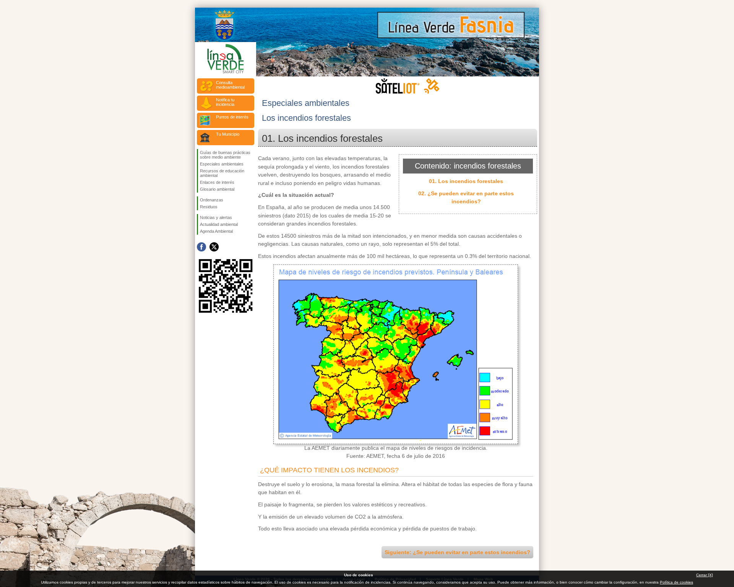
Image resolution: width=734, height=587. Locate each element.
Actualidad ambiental (219, 224)
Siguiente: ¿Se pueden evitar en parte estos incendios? (457, 552)
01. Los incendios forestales (466, 181)
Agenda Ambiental (216, 231)
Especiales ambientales (222, 164)
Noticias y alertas (216, 217)
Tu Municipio (227, 134)
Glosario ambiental (217, 189)
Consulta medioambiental (230, 84)
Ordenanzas (211, 200)
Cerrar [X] (704, 575)
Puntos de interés (232, 117)
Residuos (209, 206)
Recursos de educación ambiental (222, 173)
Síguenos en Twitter (214, 246)
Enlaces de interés (217, 182)
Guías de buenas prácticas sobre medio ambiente (225, 154)
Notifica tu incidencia (225, 102)
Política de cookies (676, 582)
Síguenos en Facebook (201, 246)
